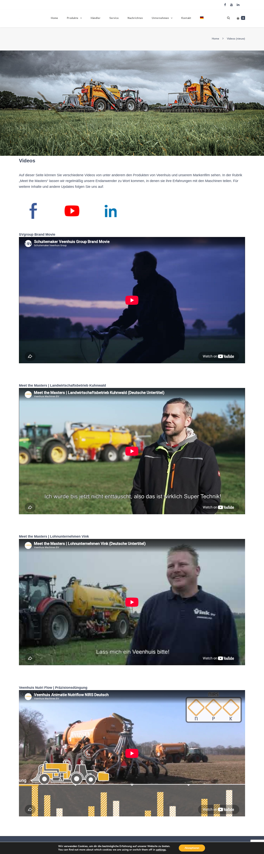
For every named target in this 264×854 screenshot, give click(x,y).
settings (161, 849)
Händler (95, 17)
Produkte (72, 17)
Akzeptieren (192, 848)
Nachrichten (135, 17)
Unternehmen (160, 17)
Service (114, 17)
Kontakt (186, 17)
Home (54, 17)
